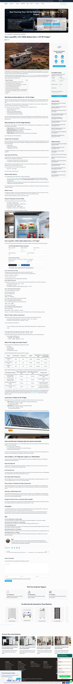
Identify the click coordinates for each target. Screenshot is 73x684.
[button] (12, 548)
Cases (28, 3)
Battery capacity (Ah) (11, 247)
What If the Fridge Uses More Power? (12, 86)
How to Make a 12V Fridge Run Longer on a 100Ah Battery (16, 90)
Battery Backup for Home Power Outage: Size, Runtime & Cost (58, 104)
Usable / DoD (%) (36, 247)
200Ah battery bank (34, 392)
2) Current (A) (20, 259)
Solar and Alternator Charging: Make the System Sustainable (16, 89)
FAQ (7, 93)
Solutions (17, 3)
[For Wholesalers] (29, 592)
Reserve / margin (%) (30, 252)
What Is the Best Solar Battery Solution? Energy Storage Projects (58, 165)
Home (6, 34)
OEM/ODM (23, 3)
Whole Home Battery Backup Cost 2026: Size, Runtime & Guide (58, 125)
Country (60, 84)
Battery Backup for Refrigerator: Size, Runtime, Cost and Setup (57, 136)
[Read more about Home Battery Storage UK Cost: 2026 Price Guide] (63, 640)
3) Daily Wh (25, 259)
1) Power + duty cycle (12, 259)
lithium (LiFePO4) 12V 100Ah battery (14, 178)
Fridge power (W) (11, 260)
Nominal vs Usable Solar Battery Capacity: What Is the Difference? (58, 107)
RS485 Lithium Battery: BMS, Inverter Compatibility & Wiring (57, 148)
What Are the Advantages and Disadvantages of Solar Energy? (57, 118)
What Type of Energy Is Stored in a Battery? (59, 154)
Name (59, 658)
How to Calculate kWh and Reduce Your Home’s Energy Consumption (58, 168)
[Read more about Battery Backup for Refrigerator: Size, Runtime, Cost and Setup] (45, 640)
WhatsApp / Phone (54, 84)
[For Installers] (50, 592)
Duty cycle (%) (29, 260)
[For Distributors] (8, 592)
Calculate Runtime (12, 265)
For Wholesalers (31, 594)
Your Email (61, 80)
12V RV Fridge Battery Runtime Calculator (13, 85)
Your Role (53, 77)
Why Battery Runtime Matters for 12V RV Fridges (14, 81)
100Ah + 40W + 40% (25, 265)
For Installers (52, 594)
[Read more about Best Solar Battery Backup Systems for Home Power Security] (10, 640)
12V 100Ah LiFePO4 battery (30, 75)
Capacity (60, 77)
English (61, 0)
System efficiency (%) (11, 252)
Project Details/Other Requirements (56, 91)
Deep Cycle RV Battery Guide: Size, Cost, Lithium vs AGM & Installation (58, 129)
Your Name (53, 80)
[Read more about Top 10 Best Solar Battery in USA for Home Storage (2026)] (28, 640)
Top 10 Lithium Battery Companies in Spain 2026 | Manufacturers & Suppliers (59, 114)
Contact (42, 3)
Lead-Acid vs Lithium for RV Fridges (12, 88)
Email (59, 665)
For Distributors (10, 594)
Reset (19, 265)
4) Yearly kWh (31, 259)
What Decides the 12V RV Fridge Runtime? (13, 83)
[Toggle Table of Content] (26, 80)
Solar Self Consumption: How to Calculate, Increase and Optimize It (58, 121)
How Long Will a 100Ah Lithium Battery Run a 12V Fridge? (16, 84)
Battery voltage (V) (24, 249)
